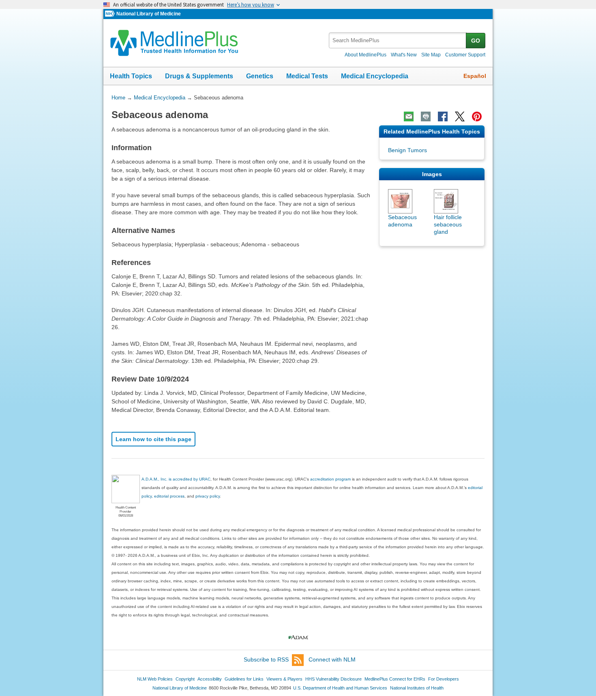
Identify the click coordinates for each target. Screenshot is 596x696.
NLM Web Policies (155, 679)
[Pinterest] (477, 116)
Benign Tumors (407, 150)
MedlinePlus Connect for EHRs (394, 679)
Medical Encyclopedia (374, 76)
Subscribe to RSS (266, 659)
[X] (459, 116)
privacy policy (207, 496)
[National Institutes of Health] (110, 14)
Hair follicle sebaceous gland (448, 224)
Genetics (259, 76)
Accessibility (209, 679)
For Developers (443, 679)
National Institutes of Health (417, 687)
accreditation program (330, 479)
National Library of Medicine (148, 14)
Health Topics (131, 76)
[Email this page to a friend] (408, 116)
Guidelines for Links (244, 679)
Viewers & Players (284, 679)
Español (474, 76)
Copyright (185, 679)
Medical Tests (307, 76)
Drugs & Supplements (199, 76)
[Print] (425, 116)
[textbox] (398, 40)
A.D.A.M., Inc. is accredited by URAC (175, 479)
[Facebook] (442, 116)
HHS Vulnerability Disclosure (333, 679)
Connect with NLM (332, 659)
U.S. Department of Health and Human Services (340, 687)
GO (475, 40)
